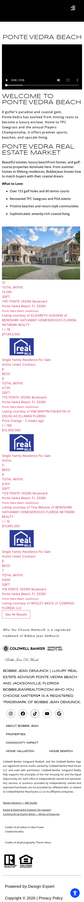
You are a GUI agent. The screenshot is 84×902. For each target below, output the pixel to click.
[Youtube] (47, 713)
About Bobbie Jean (22, 726)
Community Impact (22, 743)
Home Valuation (20, 751)
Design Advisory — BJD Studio (20, 802)
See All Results (16, 614)
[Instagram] (10, 713)
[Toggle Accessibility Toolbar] (75, 893)
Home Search (61, 751)
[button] (73, 8)
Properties (15, 734)
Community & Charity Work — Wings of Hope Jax (31, 814)
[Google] (59, 713)
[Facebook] (23, 713)
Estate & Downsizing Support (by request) (27, 810)
